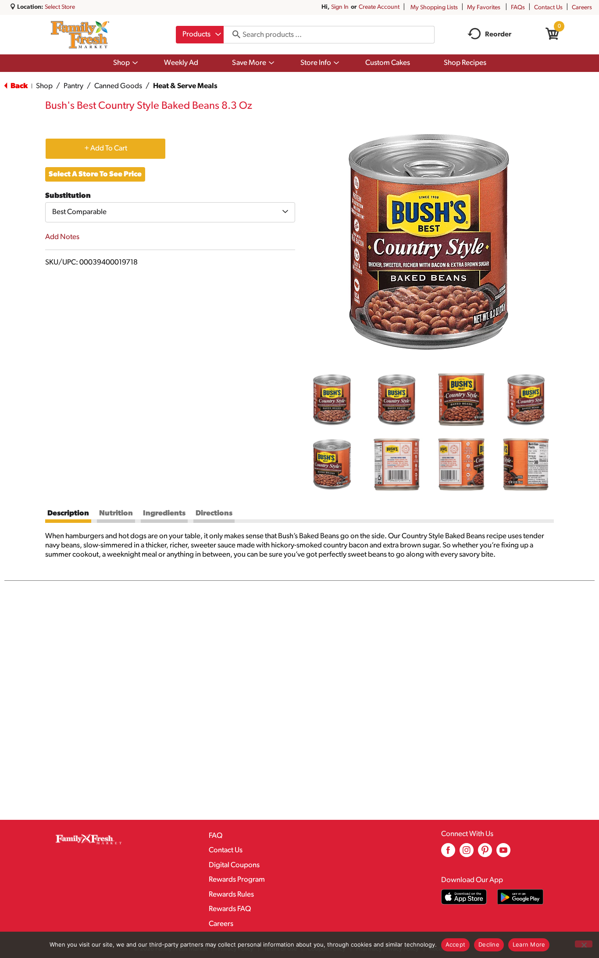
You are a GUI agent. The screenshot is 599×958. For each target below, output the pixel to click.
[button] (332, 400)
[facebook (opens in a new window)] (448, 853)
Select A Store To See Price (95, 174)
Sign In (340, 7)
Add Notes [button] (62, 237)
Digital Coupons (234, 865)
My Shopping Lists (434, 7)
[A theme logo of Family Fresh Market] (80, 34)
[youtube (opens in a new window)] (503, 853)
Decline (488, 944)
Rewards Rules (231, 894)
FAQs (518, 7)
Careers (582, 7)
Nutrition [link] (116, 513)
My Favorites (483, 7)
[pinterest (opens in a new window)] (485, 853)
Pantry (73, 86)
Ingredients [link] (164, 513)
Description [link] (68, 513)
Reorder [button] (498, 34)
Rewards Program (237, 879)
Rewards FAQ (230, 909)
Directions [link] (214, 513)
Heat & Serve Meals (185, 86)
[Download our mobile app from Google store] (520, 897)
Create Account (379, 7)
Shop (44, 86)
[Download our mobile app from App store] (464, 897)
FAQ (215, 836)
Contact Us (548, 7)
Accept (456, 944)
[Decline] (583, 943)
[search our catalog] (233, 34)
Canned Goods (118, 86)
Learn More (529, 944)
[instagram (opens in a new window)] (467, 853)
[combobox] (200, 34)
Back (18, 86)
